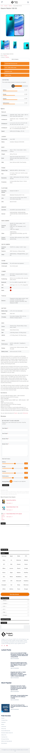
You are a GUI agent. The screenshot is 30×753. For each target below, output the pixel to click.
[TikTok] (4, 645)
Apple (11, 556)
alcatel (4, 580)
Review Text (5, 444)
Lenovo (11, 568)
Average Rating (5, 481)
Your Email (5, 433)
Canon (26, 564)
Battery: (4, 461)
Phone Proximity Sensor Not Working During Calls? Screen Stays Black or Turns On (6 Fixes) (19, 664)
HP (4, 564)
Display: (4, 471)
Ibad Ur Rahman (15, 658)
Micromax (26, 584)
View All (6, 553)
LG (11, 560)
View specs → (9, 503)
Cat (11, 584)
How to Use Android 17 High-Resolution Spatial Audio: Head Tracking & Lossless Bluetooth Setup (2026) (19, 654)
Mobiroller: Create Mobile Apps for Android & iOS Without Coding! (19, 697)
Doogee (26, 589)
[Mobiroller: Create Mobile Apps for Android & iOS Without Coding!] (5, 698)
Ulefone (11, 589)
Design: (4, 466)
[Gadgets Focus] (15, 2)
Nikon (4, 568)
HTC (26, 556)
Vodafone (26, 580)
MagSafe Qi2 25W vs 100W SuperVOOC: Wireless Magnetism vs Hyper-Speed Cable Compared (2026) (18, 674)
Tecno (18, 589)
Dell (11, 564)
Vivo (4, 576)
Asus (26, 576)
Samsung (4, 556)
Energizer (4, 584)
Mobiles (7, 57)
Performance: (5, 476)
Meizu (11, 576)
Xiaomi (15, 413)
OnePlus (26, 572)
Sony (4, 560)
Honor (3, 572)
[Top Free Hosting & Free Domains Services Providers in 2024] (5, 708)
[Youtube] (7, 645)
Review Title (5, 438)
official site (25, 413)
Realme (18, 572)
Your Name (5, 428)
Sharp (18, 584)
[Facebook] (2, 645)
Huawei (18, 564)
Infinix (3, 589)
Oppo (11, 572)
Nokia (18, 556)
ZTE (11, 580)
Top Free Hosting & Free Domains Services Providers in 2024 (19, 706)
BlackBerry (18, 576)
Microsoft (18, 580)
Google (26, 568)
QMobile (26, 560)
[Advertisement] (15, 536)
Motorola (18, 560)
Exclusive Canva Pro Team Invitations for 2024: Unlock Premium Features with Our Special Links (18, 687)
